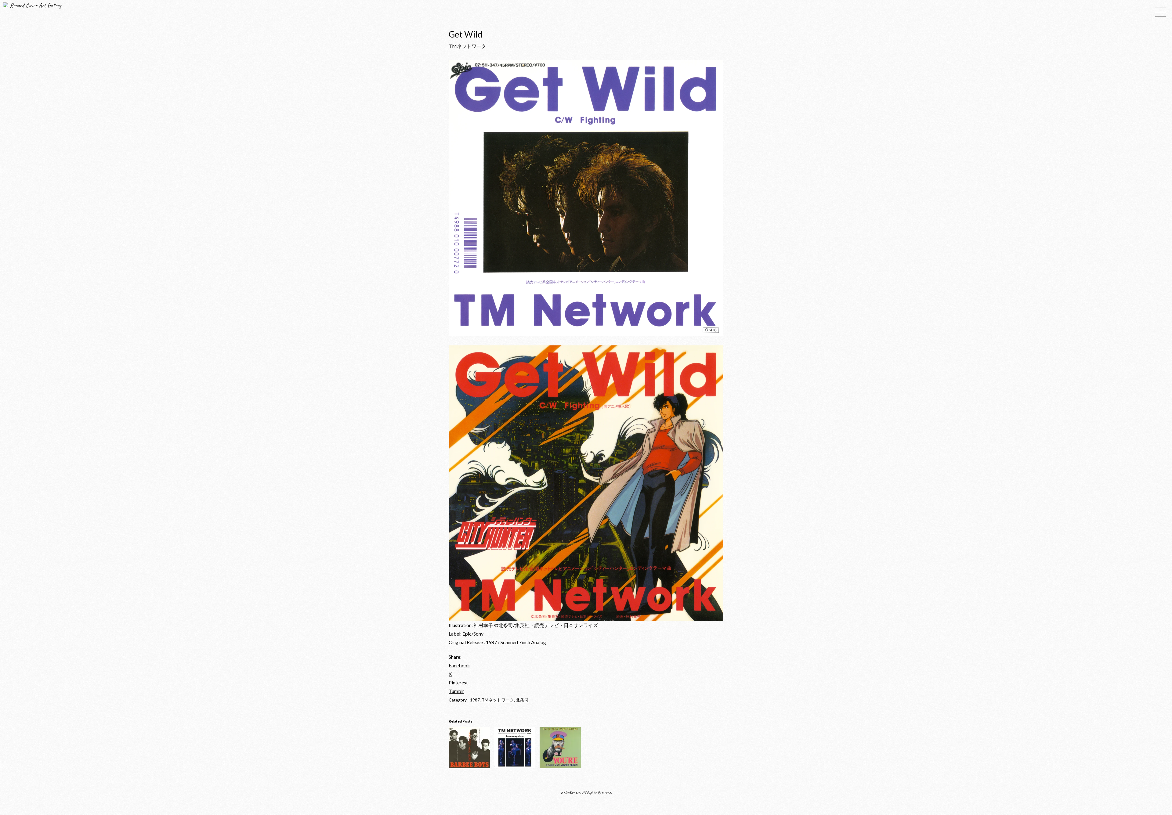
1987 (475, 699)
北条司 (522, 699)
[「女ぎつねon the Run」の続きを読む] (469, 766)
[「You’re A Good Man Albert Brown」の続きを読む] (560, 766)
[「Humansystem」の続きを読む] (514, 766)
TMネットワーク (498, 699)
